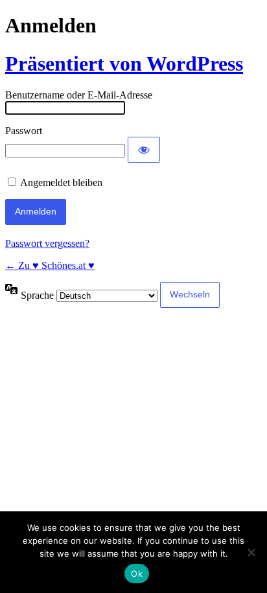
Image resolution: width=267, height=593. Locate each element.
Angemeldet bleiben (61, 182)
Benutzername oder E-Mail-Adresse (78, 94)
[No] (250, 552)
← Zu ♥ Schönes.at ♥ (50, 265)
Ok (137, 573)
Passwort (23, 130)
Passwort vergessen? (47, 243)
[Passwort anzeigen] (144, 150)
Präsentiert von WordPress (124, 63)
